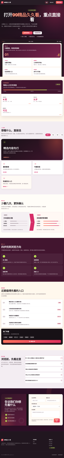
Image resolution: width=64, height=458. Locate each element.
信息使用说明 (54, 454)
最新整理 (10, 337)
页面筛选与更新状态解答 (15, 322)
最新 (57, 134)
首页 (47, 2)
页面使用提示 (60, 454)
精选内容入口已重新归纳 (15, 301)
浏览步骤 (32, 337)
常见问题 (50, 443)
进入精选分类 (32, 341)
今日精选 (5, 337)
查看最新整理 (38, 32)
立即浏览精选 (27, 32)
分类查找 (21, 337)
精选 (53, 134)
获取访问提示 (59, 2)
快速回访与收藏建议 (14, 315)
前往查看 (4, 172)
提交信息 (56, 420)
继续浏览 (4, 186)
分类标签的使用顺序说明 (15, 308)
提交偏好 (50, 445)
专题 (62, 134)
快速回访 (26, 337)
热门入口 (16, 337)
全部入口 (48, 134)
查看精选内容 (6, 157)
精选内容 (51, 2)
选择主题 (36, 172)
